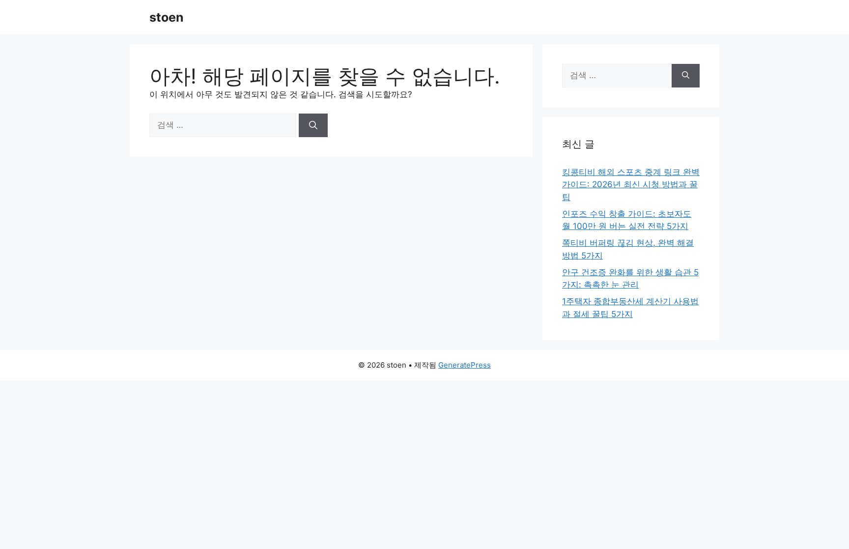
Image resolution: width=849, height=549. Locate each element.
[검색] (313, 125)
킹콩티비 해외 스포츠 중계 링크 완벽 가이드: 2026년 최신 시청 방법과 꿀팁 (631, 184)
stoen (166, 17)
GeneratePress (464, 365)
